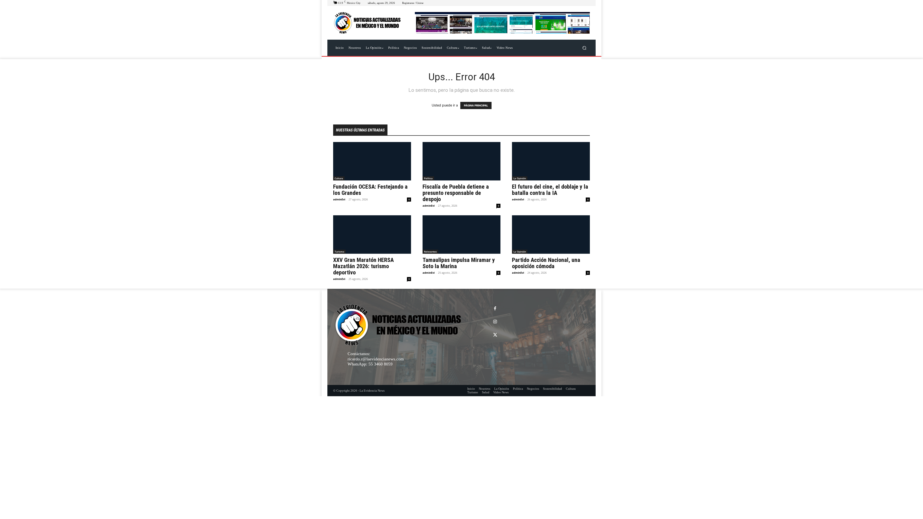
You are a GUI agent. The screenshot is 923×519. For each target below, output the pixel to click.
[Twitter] (495, 335)
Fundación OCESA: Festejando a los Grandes (370, 189)
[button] (584, 48)
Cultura (339, 178)
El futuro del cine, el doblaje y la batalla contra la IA (550, 189)
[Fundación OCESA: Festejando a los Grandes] (372, 161)
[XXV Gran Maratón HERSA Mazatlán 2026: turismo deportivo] (372, 234)
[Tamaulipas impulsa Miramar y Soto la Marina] (461, 234)
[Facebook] (495, 308)
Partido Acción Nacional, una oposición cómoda (546, 263)
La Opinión (519, 178)
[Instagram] (495, 321)
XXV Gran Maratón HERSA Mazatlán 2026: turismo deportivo (363, 266)
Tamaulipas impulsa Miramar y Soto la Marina (459, 263)
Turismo (339, 251)
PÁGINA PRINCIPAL (476, 105)
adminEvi (339, 199)
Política (428, 178)
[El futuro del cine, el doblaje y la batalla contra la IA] (551, 161)
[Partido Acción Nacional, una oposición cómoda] (551, 234)
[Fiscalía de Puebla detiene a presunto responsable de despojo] (461, 161)
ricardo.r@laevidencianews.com (376, 359)
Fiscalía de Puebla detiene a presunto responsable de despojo (456, 193)
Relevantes (430, 251)
